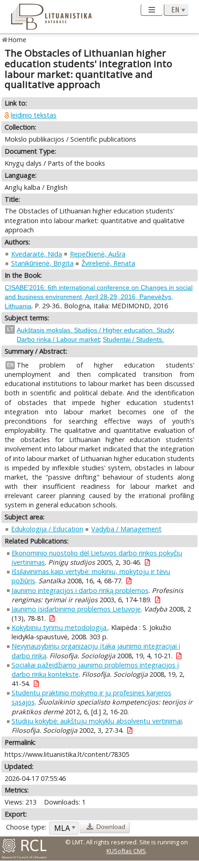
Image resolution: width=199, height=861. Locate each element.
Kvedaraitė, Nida (36, 254)
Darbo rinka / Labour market (58, 339)
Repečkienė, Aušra (97, 254)
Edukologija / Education (47, 528)
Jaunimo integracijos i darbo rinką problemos (80, 590)
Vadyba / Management (126, 528)
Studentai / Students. (133, 339)
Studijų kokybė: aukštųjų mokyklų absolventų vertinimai (97, 721)
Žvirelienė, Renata (108, 263)
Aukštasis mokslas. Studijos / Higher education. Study (95, 330)
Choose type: (26, 827)
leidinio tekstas (33, 115)
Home (17, 39)
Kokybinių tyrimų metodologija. (60, 627)
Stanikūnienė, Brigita (42, 263)
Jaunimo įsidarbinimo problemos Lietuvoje (76, 609)
